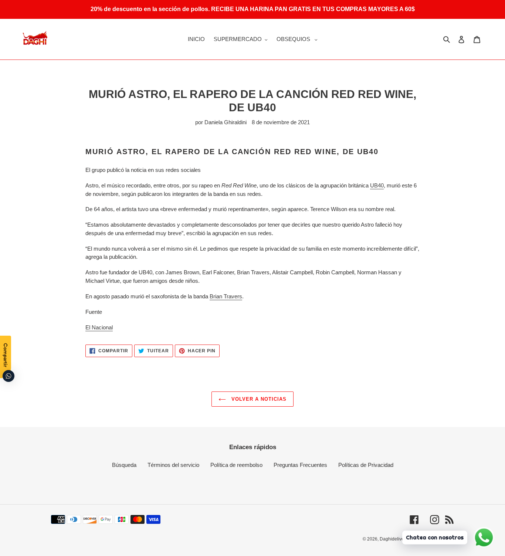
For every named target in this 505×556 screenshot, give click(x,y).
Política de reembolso (236, 465)
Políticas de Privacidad (365, 465)
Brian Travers (226, 296)
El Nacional (99, 327)
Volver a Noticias (258, 399)
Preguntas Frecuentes (300, 465)
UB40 (377, 185)
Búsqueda (124, 465)
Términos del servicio (173, 465)
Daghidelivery (394, 539)
